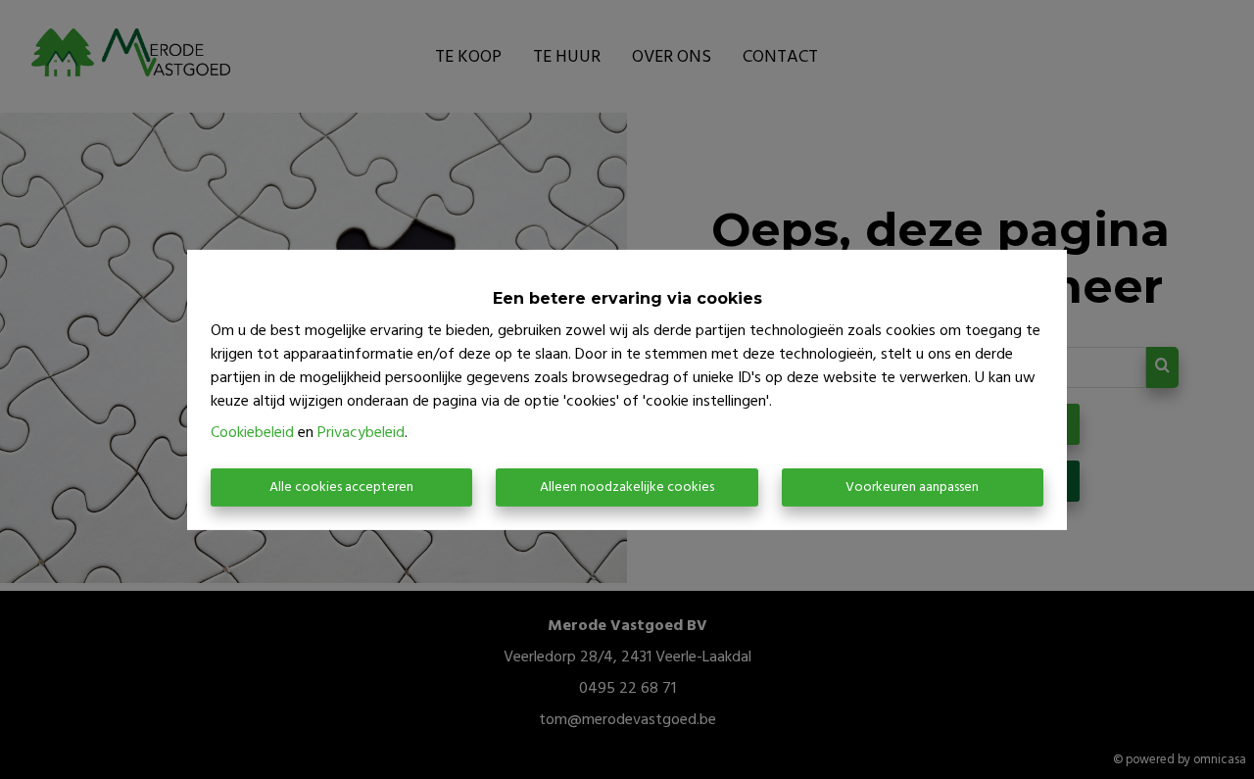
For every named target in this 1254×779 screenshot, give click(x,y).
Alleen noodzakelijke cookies (627, 487)
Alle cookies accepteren (341, 487)
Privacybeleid (361, 433)
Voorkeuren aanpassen (912, 487)
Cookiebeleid (252, 433)
